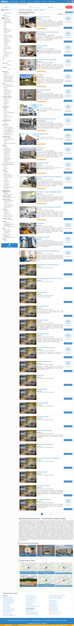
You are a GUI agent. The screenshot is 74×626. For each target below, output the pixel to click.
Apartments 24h (41, 147)
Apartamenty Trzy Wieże (43, 163)
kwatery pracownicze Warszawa (9, 608)
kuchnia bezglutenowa (9, 128)
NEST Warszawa (40, 223)
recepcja (6, 140)
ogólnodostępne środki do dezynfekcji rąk (9, 225)
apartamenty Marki (52, 601)
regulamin (24, 620)
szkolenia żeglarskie (8, 219)
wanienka (6, 188)
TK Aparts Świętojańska (42, 403)
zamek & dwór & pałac (8, 52)
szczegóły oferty (68, 27)
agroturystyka (6, 16)
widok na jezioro (8, 231)
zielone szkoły (7, 207)
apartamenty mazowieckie (54, 614)
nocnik (6, 178)
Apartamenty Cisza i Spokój (43, 17)
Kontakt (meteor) (18, 620)
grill (5, 109)
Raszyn (38, 19)
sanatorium (6, 42)
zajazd (5, 51)
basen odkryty (7, 149)
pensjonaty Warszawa (30, 595)
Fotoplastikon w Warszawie (64, 586)
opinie (71, 14)
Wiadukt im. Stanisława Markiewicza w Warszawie (46, 585)
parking (6, 89)
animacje (6, 171)
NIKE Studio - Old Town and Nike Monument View (49, 207)
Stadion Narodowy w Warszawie (28, 586)
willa (5, 49)
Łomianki (38, 35)
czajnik (6, 108)
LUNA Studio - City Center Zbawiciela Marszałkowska (49, 192)
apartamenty (7, 73)
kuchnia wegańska (8, 130)
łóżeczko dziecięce (8, 177)
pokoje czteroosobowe (9, 75)
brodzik (6, 172)
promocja (4, 67)
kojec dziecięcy (7, 174)
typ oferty (4, 15)
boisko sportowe (8, 150)
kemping (5, 28)
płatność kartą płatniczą (9, 237)
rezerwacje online (7, 13)
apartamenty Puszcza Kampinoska (55, 598)
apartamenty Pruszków (53, 609)
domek (5, 23)
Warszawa (39, 62)
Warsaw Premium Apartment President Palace (48, 251)
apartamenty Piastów (53, 602)
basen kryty (7, 148)
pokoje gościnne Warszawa (31, 597)
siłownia (6, 168)
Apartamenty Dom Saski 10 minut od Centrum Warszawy (50, 278)
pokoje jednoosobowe (9, 78)
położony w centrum (8, 216)
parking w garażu (8, 91)
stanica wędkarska (7, 46)
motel (5, 34)
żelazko (6, 105)
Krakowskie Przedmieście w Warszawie (46, 572)
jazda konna (7, 153)
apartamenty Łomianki (53, 608)
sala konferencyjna (8, 201)
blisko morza (7, 213)
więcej (38, 54)
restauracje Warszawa (30, 599)
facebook (10, 620)
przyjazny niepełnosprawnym (8, 193)
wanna (6, 122)
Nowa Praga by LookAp (42, 320)
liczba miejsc (5, 63)
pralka (6, 121)
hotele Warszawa (6, 606)
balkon (6, 99)
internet (6, 87)
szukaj (69, 7)
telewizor (6, 103)
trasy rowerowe (7, 159)
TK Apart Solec (40, 375)
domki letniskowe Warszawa (8, 602)
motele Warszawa (6, 612)
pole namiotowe (7, 41)
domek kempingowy (8, 22)
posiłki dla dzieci (8, 133)
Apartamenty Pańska (42, 389)
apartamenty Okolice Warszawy (32, 614)
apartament (6, 18)
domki (6, 74)
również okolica (6, 9)
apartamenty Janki (52, 604)
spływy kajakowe (8, 158)
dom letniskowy (7, 21)
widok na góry (7, 229)
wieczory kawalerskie (8, 204)
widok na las (7, 232)
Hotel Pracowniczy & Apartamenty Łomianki (47, 32)
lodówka (6, 115)
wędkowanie (7, 160)
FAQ (29, 620)
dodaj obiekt (55, 620)
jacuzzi (6, 165)
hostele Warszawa (6, 604)
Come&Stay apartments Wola (44, 361)
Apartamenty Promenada (43, 237)
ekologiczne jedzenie (8, 127)
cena (3, 58)
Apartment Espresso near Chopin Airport (47, 59)
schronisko (6, 44)
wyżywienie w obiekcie (9, 134)
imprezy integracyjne (9, 200)
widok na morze (7, 234)
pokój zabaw (7, 184)
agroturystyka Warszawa (7, 596)
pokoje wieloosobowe (9, 81)
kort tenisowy (7, 155)
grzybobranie (7, 152)
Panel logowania (62, 620)
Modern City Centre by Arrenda (44, 430)
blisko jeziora (7, 210)
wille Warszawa (29, 603)
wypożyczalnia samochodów (10, 143)
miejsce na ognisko (8, 116)
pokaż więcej (5, 57)
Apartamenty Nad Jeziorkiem (44, 90)
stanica (5, 45)
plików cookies (15, 625)
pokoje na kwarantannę (9, 226)
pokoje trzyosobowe (8, 80)
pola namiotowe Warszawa (31, 598)
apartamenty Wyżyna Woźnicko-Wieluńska (57, 595)
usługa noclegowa (7, 48)
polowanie (6, 156)
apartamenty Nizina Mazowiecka (32, 612)
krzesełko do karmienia (9, 175)
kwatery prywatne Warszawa (8, 610)
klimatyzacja (7, 100)
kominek (6, 111)
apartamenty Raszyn (53, 600)
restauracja (6, 55)
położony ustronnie (8, 215)
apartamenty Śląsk (29, 610)
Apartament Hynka (41, 292)
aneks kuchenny (8, 97)
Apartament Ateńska (42, 472)
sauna (6, 166)
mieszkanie (6, 32)
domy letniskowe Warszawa (8, 599)
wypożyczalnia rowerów (9, 162)
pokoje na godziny (8, 137)
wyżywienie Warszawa (7, 603)
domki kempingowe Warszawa (9, 600)
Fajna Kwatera (40, 74)
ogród (6, 118)
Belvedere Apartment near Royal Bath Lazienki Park (49, 176)
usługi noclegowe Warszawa (31, 602)
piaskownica (7, 181)
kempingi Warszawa (7, 607)
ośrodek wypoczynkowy (8, 36)
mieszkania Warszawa (7, 611)
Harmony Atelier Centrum (43, 333)
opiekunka (6, 180)
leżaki (6, 114)
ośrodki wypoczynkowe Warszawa (9, 615)
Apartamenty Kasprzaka (43, 416)
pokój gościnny (7, 39)
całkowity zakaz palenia (9, 86)
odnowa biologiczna (8, 35)
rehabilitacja (7, 93)
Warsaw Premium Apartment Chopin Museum (48, 458)
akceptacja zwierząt (8, 84)
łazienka (6, 102)
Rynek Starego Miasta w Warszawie (64, 573)
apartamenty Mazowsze (30, 609)
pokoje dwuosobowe (8, 77)
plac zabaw (7, 183)
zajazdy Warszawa (29, 604)
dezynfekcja (7, 222)
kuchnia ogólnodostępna (9, 112)
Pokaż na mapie (9, 246)
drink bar (6, 126)
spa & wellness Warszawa (8, 614)
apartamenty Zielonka (53, 606)
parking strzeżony (8, 90)
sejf (5, 142)
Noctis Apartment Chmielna (43, 499)
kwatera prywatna (7, 31)
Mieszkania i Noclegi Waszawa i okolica (46, 119)
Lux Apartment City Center (43, 485)
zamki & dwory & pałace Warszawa (32, 606)
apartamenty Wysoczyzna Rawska (55, 597)
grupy (6, 240)
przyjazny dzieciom (8, 187)
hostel (5, 25)
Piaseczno (39, 48)
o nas (43, 620)
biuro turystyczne (7, 19)
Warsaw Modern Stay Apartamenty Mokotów (48, 264)
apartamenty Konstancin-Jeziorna (55, 612)
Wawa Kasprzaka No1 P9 (43, 306)
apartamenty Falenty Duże (54, 605)
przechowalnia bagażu (9, 139)
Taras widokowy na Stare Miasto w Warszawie (28, 572)
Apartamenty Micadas (42, 46)
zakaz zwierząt (7, 94)
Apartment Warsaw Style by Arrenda (46, 347)
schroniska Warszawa (30, 600)
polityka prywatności (36, 620)
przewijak (6, 185)
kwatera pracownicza (8, 29)
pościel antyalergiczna (9, 197)
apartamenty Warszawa (7, 598)
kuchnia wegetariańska (9, 131)
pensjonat (6, 38)
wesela (6, 203)
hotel (5, 26)
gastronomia (6, 54)
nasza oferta (48, 620)
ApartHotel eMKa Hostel (43, 134)
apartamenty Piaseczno (53, 610)
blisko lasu (6, 212)
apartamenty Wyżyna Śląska (31, 613)
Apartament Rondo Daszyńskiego (45, 444)
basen (6, 146)
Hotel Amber (40, 105)
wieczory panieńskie (8, 206)
